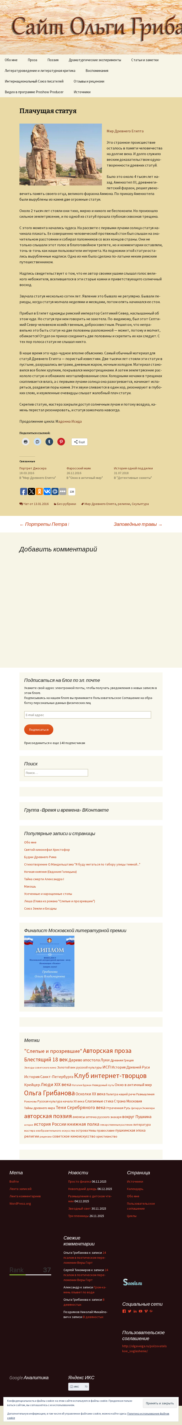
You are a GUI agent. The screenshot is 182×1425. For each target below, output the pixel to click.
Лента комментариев (25, 1196)
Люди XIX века (56, 1084)
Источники (82, 92)
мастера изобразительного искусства (49, 1130)
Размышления (145, 1094)
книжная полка (83, 1124)
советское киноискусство (74, 1136)
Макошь (30, 886)
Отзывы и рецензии (89, 81)
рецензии (46, 1136)
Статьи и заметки (145, 60)
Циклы (131, 1216)
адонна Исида (70, 421)
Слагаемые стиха (99, 1101)
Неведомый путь (103, 1085)
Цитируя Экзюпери (143, 1108)
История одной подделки (133, 468)
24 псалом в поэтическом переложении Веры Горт (85, 1257)
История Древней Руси (130, 1067)
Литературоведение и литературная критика (40, 70)
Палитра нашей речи (121, 1094)
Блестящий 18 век (46, 1059)
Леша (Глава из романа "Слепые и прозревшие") (59, 901)
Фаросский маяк (79, 468)
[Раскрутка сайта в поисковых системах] (132, 1282)
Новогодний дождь (82, 1189)
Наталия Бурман (81, 1085)
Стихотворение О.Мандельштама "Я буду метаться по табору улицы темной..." (82, 864)
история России (50, 1124)
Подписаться (39, 729)
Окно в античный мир (133, 1084)
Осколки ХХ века (90, 1094)
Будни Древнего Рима (40, 857)
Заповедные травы (138, 524)
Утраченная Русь (118, 1108)
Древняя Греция (122, 1060)
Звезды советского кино (40, 1067)
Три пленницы (78, 1216)
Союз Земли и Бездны (40, 908)
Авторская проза (107, 1050)
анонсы (79, 1116)
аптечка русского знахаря (104, 1117)
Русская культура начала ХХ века (60, 1101)
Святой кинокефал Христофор (47, 849)
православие (105, 1130)
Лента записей (20, 1189)
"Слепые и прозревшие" (53, 1051)
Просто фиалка (79, 1181)
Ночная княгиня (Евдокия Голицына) (50, 872)
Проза (32, 60)
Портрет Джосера (32, 468)
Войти (14, 1181)
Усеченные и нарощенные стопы (48, 894)
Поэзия (53, 60)
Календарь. (135, 1189)
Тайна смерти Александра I (44, 879)
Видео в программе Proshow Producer (34, 92)
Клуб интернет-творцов (110, 1075)
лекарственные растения (116, 1124)
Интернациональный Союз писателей (34, 81)
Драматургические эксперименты (95, 60)
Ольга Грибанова (49, 1093)
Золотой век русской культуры (79, 1067)
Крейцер (32, 1084)
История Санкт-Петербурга (48, 1076)
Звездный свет (79, 1208)
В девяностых (93, 1317)
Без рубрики (66, 504)
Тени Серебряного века (80, 1107)
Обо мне (11, 60)
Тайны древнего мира (39, 1108)
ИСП (106, 1067)
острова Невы (86, 1130)
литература (142, 1124)
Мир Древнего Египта (125, 131)
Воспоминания (97, 70)
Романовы (30, 1101)
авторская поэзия (48, 1116)
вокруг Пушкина (136, 1116)
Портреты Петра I (44, 524)
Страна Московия (128, 1101)
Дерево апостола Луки (89, 1060)
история (28, 1124)
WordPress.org (20, 1203)
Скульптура (140, 504)
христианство (106, 1136)
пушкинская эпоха (130, 1130)
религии (124, 504)
